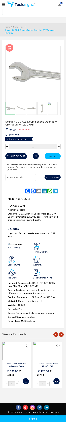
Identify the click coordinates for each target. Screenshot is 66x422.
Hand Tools (18, 27)
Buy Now (53, 156)
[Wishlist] (36, 156)
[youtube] (25, 407)
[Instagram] (32, 407)
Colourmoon (53, 412)
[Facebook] (18, 407)
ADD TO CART (17, 156)
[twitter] (39, 407)
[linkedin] (46, 407)
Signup (33, 418)
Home (7, 27)
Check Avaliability (52, 177)
